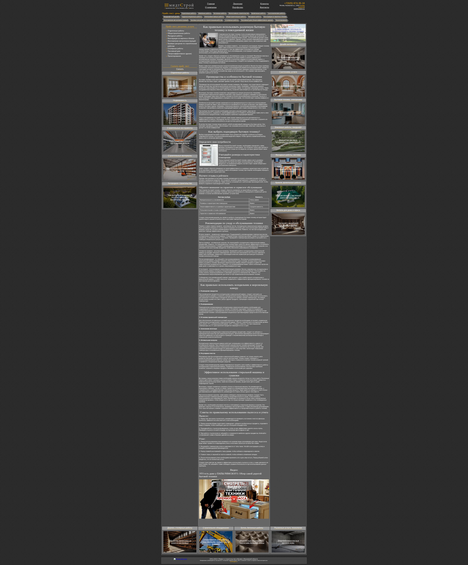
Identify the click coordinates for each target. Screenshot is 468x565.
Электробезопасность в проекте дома (288, 542)
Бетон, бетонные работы (252, 528)
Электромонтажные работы (214, 17)
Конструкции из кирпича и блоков (274, 17)
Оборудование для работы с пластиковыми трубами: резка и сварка (216, 542)
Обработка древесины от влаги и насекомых (180, 542)
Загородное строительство (180, 183)
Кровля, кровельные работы (288, 183)
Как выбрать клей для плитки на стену (180, 170)
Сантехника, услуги (288, 72)
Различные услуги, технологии (288, 528)
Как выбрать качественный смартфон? (288, 113)
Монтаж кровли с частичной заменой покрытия (288, 196)
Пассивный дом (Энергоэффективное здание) (257, 20)
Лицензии (237, 3)
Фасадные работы (254, 17)
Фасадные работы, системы (288, 155)
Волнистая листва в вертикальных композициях (288, 141)
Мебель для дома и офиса (288, 210)
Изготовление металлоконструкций (176, 20)
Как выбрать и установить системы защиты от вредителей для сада (180, 197)
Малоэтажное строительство (239, 13)
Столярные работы (232, 20)
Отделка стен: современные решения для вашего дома (180, 87)
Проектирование (281, 20)
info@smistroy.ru (299, 9)
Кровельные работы (258, 13)
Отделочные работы (188, 13)
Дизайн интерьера (288, 44)
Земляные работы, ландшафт (288, 127)
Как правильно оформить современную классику (288, 58)
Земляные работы (204, 13)
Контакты (264, 7)
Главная (211, 3)
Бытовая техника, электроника (288, 100)
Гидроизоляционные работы (192, 17)
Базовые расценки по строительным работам (206, 20)
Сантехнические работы (276, 13)
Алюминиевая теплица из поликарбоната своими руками (288, 30)
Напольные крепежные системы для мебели (179, 142)
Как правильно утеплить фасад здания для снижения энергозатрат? (288, 169)
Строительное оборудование (216, 528)
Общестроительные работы (236, 17)
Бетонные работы (220, 13)
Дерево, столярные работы (179, 528)
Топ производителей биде (288, 86)
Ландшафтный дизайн (171, 17)
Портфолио (237, 7)
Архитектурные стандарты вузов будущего (180, 114)
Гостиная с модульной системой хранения (288, 224)
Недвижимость (180, 100)
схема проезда (301, 6)
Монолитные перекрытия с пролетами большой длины (252, 542)
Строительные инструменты (180, 128)
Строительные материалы (180, 156)
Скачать (180, 69)
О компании (211, 7)
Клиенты (264, 3)
